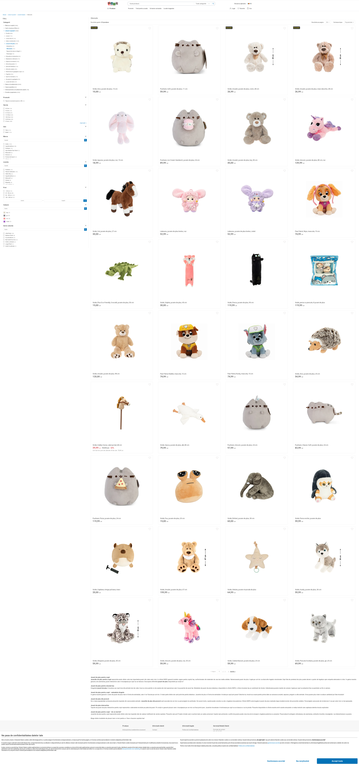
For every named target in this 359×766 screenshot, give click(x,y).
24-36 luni (9, 119)
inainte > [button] (233, 671)
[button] (213, 4)
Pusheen (9, 148)
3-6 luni (8, 110)
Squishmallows (10, 146)
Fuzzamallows (10, 237)
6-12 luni (8, 112)
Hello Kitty (9, 174)
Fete (8, 130)
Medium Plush (10, 235)
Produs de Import (11, 157)
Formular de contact (219, 729)
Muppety (8, 182)
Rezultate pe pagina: (318, 22)
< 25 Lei (8, 191)
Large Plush (9, 244)
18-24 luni (9, 117)
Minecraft (8, 152)
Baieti (8, 132)
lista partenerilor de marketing (131, 749)
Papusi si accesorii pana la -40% (14, 101)
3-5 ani (8, 121)
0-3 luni (8, 108)
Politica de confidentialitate (247, 746)
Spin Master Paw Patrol (12, 150)
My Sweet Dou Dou (11, 239)
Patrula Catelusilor (11, 171)
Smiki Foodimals (10, 246)
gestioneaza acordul (274, 743)
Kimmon (8, 154)
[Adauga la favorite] (150, 28)
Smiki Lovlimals (10, 242)
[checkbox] (3, 100)
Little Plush (9, 233)
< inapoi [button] (213, 671)
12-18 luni (9, 115)
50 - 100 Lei (10, 195)
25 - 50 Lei (9, 193)
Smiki (8, 144)
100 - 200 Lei (10, 197)
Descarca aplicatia (240, 3)
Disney (8, 180)
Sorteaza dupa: (338, 22)
